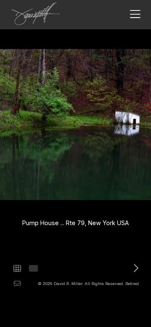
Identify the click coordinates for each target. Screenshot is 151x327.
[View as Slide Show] (32, 268)
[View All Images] (17, 268)
